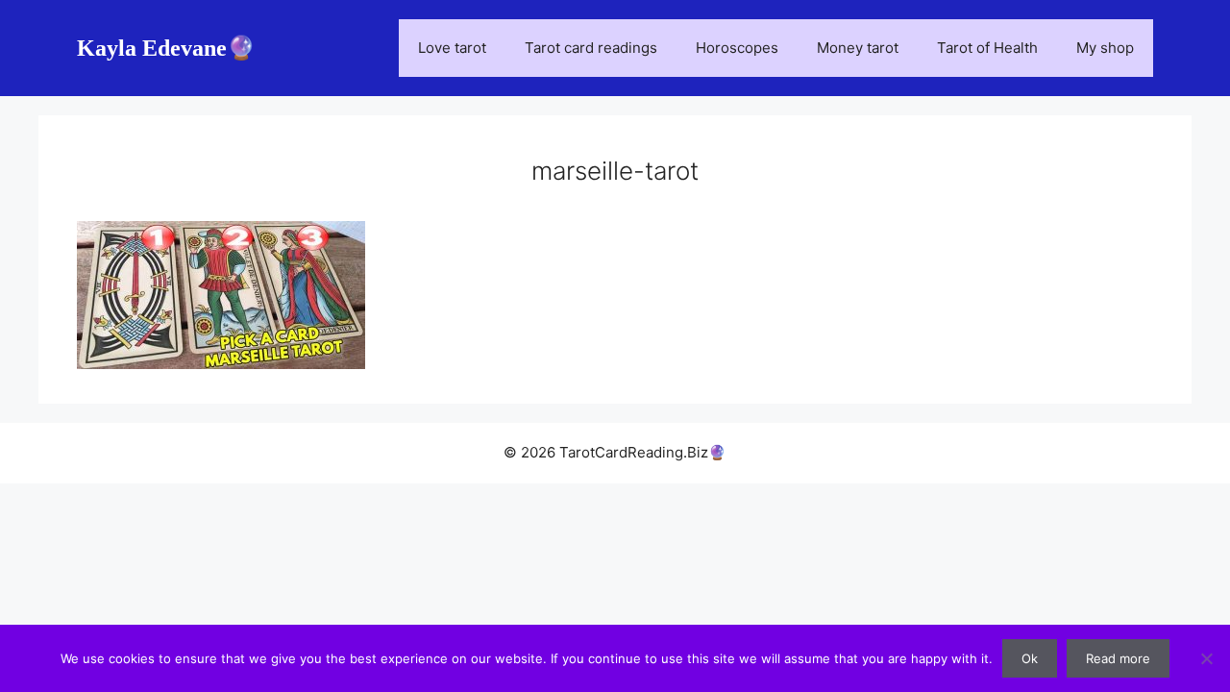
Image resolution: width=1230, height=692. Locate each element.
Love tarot (452, 47)
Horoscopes (737, 47)
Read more (1118, 658)
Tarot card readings (591, 47)
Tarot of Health (987, 47)
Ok (1029, 658)
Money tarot (857, 47)
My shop (1105, 47)
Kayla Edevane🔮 (166, 48)
